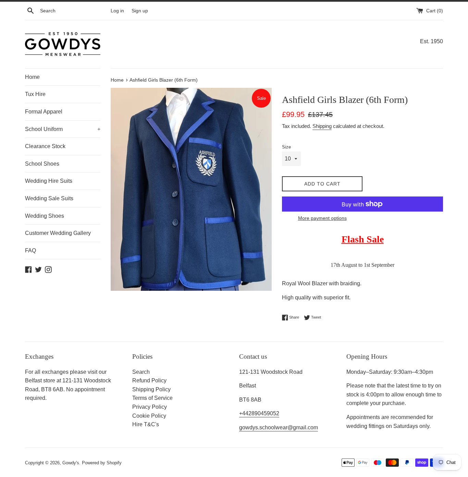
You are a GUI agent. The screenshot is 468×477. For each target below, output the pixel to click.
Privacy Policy (149, 407)
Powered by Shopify (102, 462)
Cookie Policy (149, 416)
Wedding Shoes (44, 216)
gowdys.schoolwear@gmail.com (278, 427)
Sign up (140, 10)
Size (286, 147)
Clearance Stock (45, 146)
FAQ (30, 250)
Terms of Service (152, 398)
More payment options (322, 218)
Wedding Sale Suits (49, 198)
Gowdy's (70, 462)
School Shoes (42, 164)
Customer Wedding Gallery (58, 233)
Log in (117, 10)
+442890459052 (259, 413)
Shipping (322, 126)
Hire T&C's (145, 424)
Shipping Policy (151, 389)
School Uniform (62, 129)
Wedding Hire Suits (48, 181)
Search (141, 372)
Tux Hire (35, 94)
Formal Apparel (43, 112)
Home (32, 77)
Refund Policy (149, 380)
